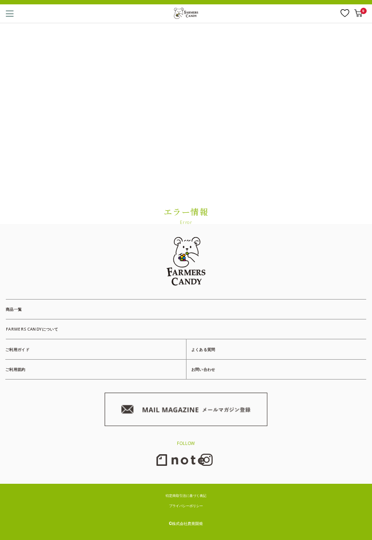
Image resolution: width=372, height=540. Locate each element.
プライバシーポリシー (186, 505)
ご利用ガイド (17, 349)
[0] (358, 13)
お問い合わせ (203, 369)
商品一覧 (14, 309)
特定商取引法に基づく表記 (186, 495)
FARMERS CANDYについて (32, 329)
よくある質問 (203, 349)
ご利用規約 (15, 369)
